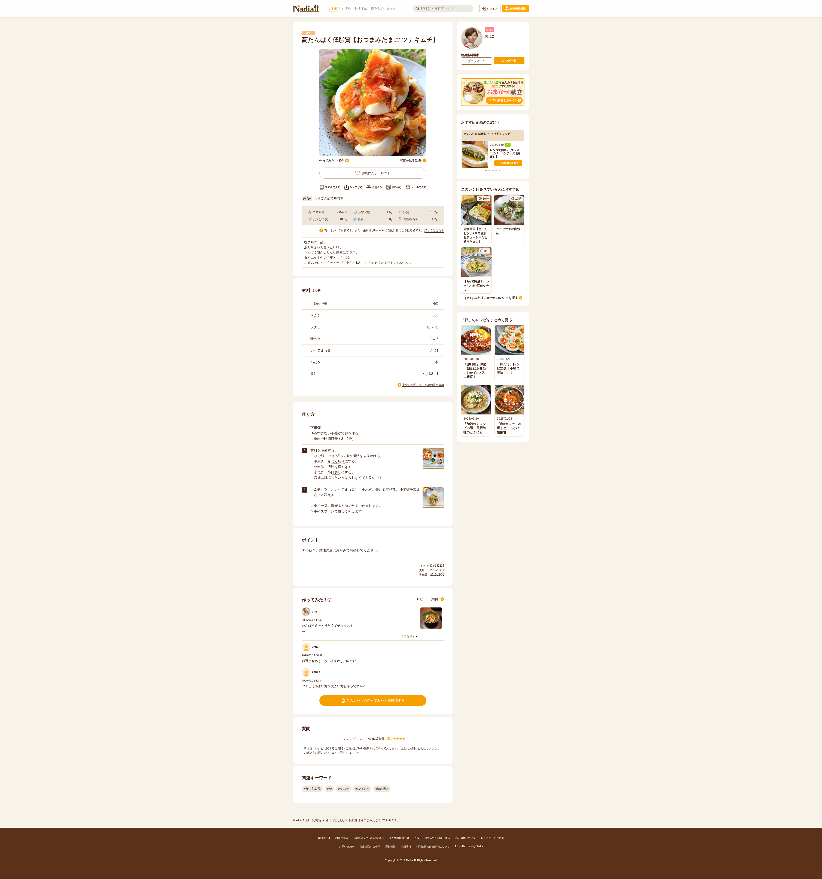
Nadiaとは (324, 837)
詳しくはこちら (434, 230)
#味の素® (381, 788)
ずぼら (346, 8)
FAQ (416, 837)
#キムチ (343, 788)
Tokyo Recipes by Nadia (469, 846)
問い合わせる (396, 738)
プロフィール (476, 61)
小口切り (334, 472)
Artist (391, 8)
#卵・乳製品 (312, 788)
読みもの (377, 8)
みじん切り (336, 461)
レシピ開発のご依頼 (492, 837)
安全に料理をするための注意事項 (423, 384)
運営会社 (390, 846)
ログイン (492, 8)
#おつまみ (362, 788)
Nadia (297, 820)
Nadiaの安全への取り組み (368, 837)
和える (329, 495)
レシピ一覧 (509, 60)
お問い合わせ (346, 846)
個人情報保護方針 (399, 837)
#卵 (329, 788)
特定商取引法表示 (370, 846)
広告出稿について (465, 837)
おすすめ (360, 8)
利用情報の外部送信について (433, 846)
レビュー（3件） (428, 599)
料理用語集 (341, 837)
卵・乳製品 (313, 820)
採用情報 (406, 846)
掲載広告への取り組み (437, 837)
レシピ (333, 8)
